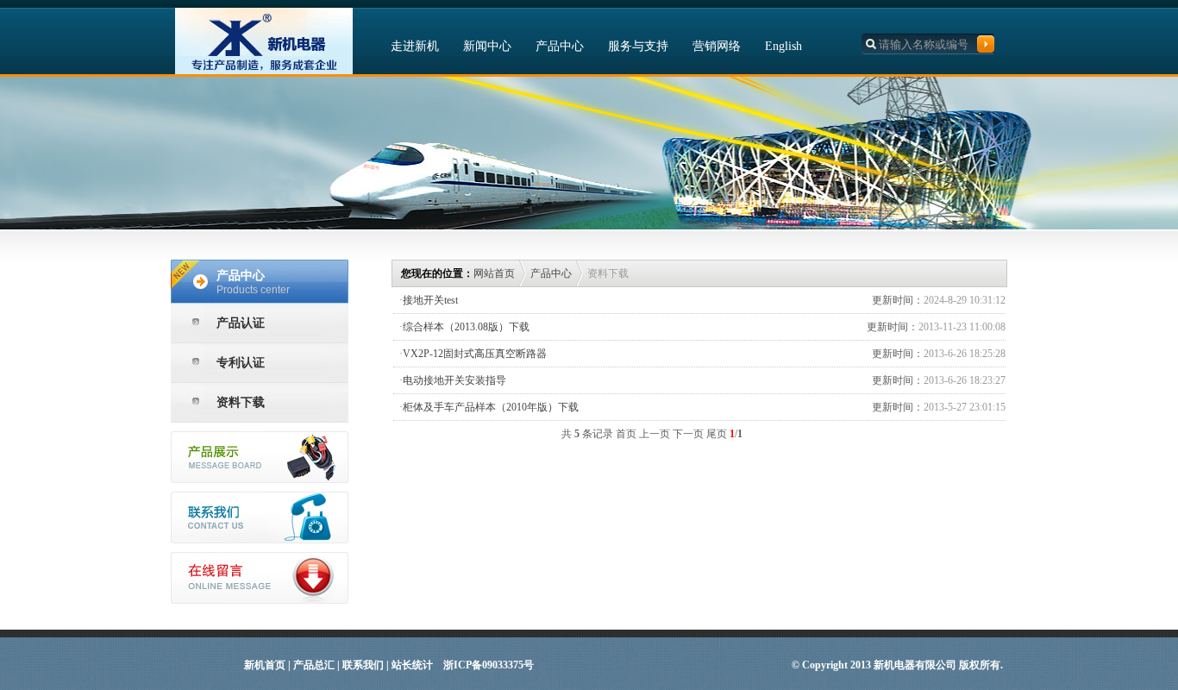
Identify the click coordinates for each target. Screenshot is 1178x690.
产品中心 (560, 46)
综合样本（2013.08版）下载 (466, 327)
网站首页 (494, 273)
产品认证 (240, 323)
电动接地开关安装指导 (454, 380)
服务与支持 (638, 46)
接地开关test (430, 300)
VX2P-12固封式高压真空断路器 (475, 354)
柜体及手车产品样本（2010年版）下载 (491, 407)
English (783, 46)
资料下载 (240, 402)
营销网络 (716, 46)
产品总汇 (314, 665)
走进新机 (415, 46)
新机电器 (264, 41)
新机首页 (264, 665)
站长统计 (412, 665)
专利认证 (240, 362)
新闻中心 (487, 46)
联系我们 (363, 665)
